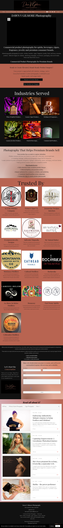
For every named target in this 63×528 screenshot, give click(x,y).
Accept (57, 526)
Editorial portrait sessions (31, 357)
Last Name (45, 368)
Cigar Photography (29, 406)
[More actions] (58, 412)
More (37, 406)
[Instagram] (47, 11)
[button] (58, 406)
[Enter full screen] (54, 43)
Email (24, 373)
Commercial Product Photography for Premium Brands (31, 61)
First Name (25, 368)
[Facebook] (49, 11)
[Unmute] (10, 43)
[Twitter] (52, 11)
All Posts (4, 406)
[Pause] (8, 43)
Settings (52, 526)
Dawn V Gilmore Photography (31, 505)
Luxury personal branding (31, 355)
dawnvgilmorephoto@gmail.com (31, 511)
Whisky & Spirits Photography (16, 406)
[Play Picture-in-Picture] (52, 43)
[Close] (61, 526)
